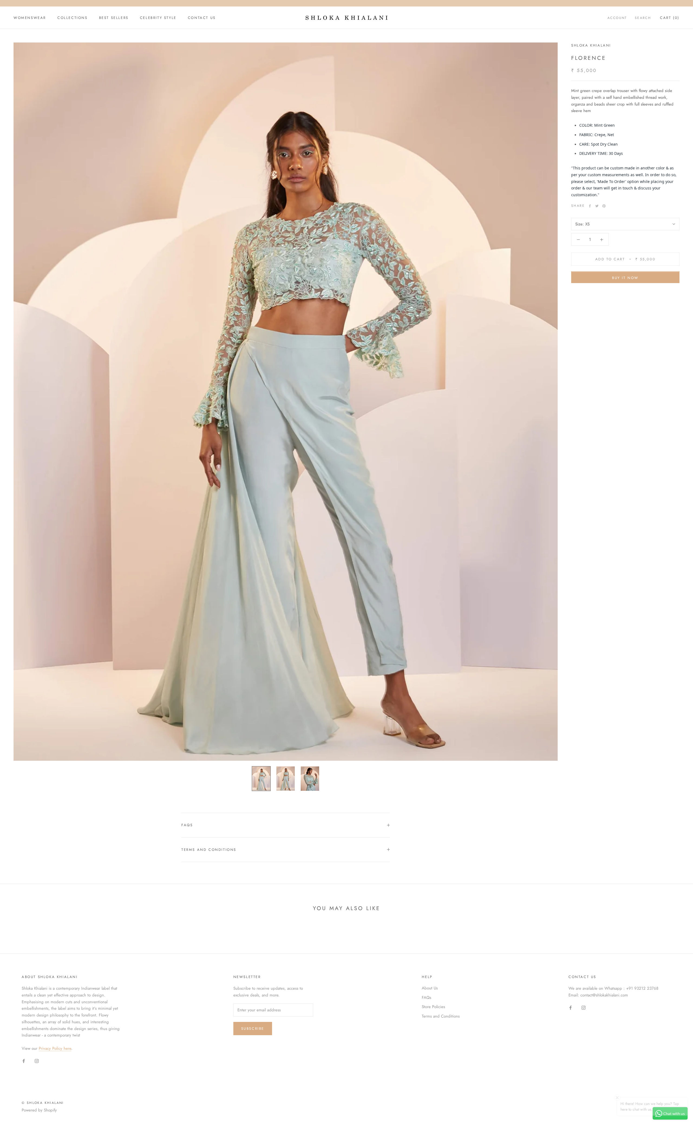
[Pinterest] (604, 206)
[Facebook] (589, 206)
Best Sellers (114, 17)
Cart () (669, 17)
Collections (72, 17)
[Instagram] (37, 1060)
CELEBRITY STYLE (158, 17)
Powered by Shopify (39, 1110)
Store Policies (433, 1007)
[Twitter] (597, 206)
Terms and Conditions (208, 849)
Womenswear (30, 17)
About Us (430, 988)
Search (643, 17)
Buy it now (625, 278)
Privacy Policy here (55, 1048)
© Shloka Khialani (43, 1102)
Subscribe (252, 1028)
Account (617, 17)
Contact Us (202, 17)
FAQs (187, 825)
